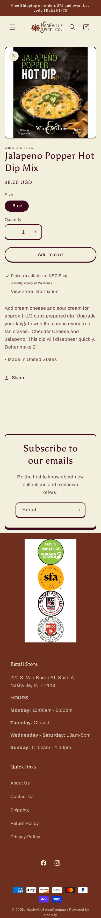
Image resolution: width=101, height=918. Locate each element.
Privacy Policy (25, 836)
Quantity (13, 219)
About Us (20, 783)
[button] (12, 27)
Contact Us (22, 796)
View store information (35, 291)
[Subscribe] (78, 509)
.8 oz (16, 205)
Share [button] (18, 377)
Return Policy (24, 823)
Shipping (19, 810)
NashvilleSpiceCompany (47, 910)
